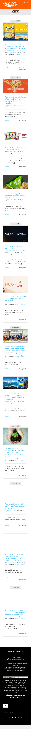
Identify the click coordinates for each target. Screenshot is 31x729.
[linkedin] (12, 717)
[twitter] (15, 717)
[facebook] (9, 717)
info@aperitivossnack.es (16, 659)
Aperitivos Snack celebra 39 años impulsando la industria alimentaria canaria (15, 100)
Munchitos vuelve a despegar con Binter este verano (15, 195)
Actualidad (17, 107)
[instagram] (18, 717)
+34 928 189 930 (16, 657)
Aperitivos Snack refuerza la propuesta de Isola (15, 148)
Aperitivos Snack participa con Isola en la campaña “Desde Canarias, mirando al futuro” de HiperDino (15, 350)
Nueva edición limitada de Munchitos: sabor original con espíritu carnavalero (15, 613)
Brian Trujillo (10, 252)
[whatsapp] (21, 717)
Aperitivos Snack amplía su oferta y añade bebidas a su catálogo (15, 506)
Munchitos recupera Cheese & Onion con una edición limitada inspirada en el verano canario (15, 47)
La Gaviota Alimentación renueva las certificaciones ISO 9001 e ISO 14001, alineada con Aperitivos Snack (15, 452)
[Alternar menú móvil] (27, 3)
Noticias (23, 107)
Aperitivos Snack (11, 52)
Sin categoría (18, 54)
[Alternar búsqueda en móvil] (24, 3)
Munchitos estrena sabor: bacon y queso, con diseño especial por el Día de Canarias (15, 396)
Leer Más (7, 67)
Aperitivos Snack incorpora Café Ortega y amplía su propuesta (15, 299)
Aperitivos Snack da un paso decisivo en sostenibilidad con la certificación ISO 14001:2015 (15, 557)
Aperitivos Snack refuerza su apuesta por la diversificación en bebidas (15, 248)
